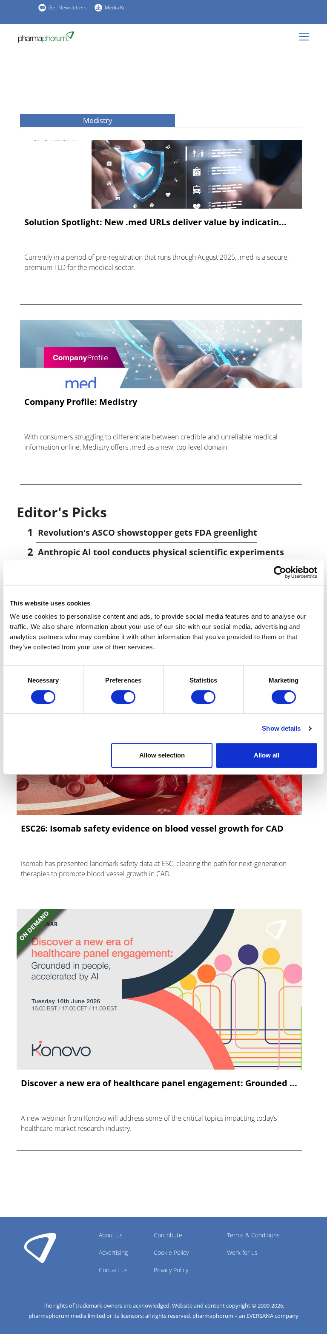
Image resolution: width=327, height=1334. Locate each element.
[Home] (46, 37)
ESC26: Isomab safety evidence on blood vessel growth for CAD (152, 828)
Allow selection (162, 755)
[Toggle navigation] (307, 37)
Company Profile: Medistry (80, 402)
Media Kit (115, 7)
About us (111, 1235)
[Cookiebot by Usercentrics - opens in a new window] (280, 572)
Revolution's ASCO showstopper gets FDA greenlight (147, 532)
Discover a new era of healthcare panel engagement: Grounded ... (159, 1083)
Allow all (266, 755)
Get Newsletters (68, 7)
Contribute (168, 1235)
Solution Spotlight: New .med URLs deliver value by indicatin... (155, 222)
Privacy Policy (171, 1270)
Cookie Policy (171, 1252)
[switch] (123, 697)
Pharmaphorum (40, 1248)
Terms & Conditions (253, 1235)
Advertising (113, 1252)
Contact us (113, 1270)
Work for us (242, 1252)
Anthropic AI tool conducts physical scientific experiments (161, 552)
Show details (281, 728)
